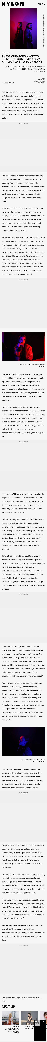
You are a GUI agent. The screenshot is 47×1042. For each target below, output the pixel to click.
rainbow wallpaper (34, 197)
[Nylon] (13, 4)
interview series (32, 690)
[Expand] (36, 1021)
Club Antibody (8, 694)
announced (22, 519)
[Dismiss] (43, 1021)
